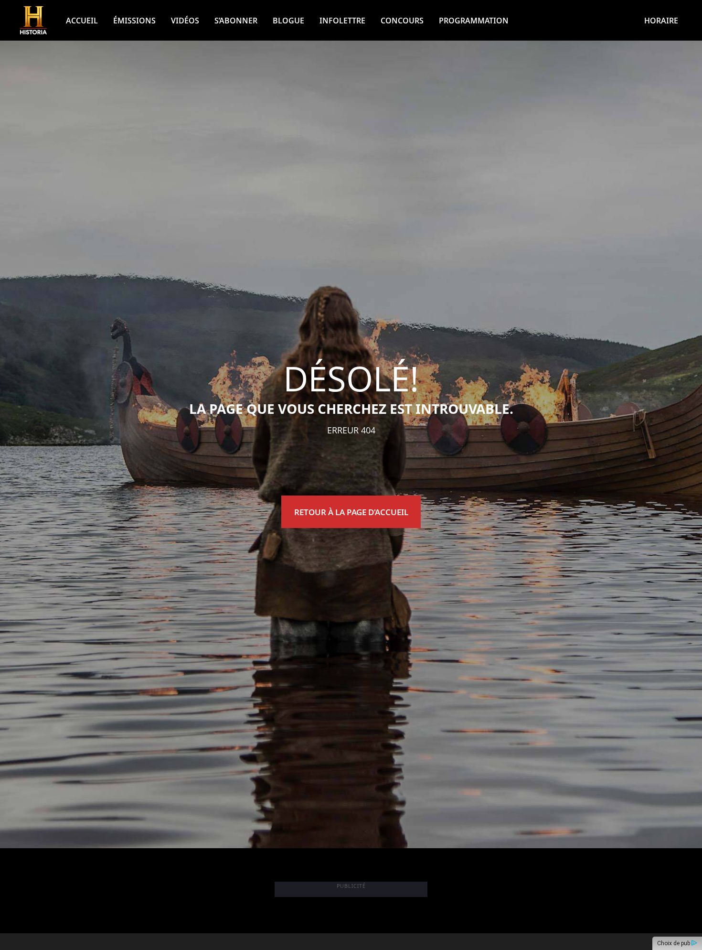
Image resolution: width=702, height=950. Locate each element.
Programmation (474, 20)
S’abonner (235, 20)
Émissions (134, 20)
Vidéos (185, 20)
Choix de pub (674, 943)
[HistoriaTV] (33, 20)
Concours (402, 20)
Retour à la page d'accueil (351, 512)
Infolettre (342, 20)
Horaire (661, 20)
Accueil (82, 20)
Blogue (288, 20)
